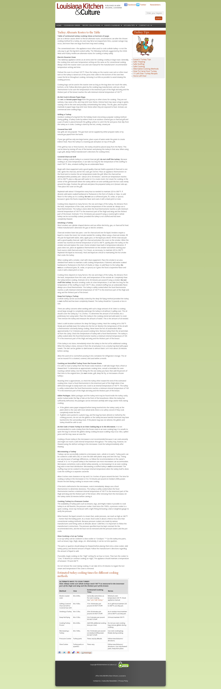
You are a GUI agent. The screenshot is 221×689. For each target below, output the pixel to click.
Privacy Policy (123, 681)
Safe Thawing (139, 61)
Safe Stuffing (138, 64)
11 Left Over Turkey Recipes (145, 73)
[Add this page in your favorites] (78, 653)
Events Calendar (112, 25)
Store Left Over (140, 76)
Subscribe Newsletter (109, 681)
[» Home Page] (80, 14)
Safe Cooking (139, 66)
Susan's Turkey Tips (142, 59)
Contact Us (144, 25)
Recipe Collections (91, 25)
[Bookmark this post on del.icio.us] (73, 653)
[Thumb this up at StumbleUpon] (69, 653)
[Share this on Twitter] (64, 653)
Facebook (132, 4)
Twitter (143, 4)
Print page (87, 653)
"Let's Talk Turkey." (96, 600)
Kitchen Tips (129, 25)
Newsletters (155, 4)
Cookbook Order (72, 25)
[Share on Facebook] (60, 653)
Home (59, 25)
